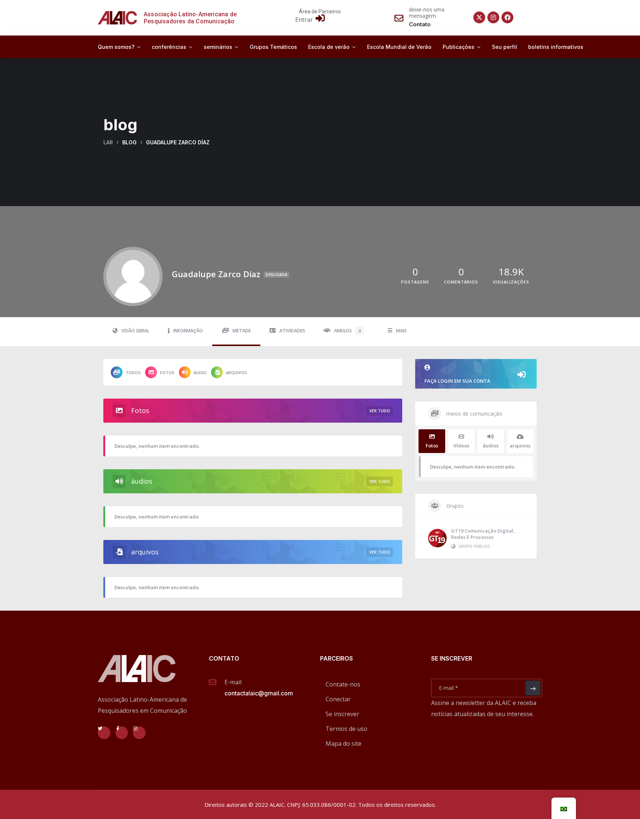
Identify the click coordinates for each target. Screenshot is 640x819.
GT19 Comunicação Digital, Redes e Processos (483, 533)
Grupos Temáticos (273, 47)
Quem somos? (116, 47)
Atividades (292, 331)
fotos (167, 372)
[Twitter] (104, 732)
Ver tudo (379, 410)
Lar (108, 142)
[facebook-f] (122, 732)
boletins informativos (555, 47)
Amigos (347, 331)
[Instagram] (493, 17)
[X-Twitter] (479, 17)
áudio (200, 372)
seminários (218, 47)
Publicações (458, 47)
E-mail (232, 682)
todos (133, 372)
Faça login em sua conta (457, 380)
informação (188, 331)
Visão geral (135, 331)
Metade (242, 331)
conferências (169, 47)
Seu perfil (504, 47)
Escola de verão (329, 47)
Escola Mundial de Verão (399, 47)
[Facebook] (507, 17)
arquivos (236, 372)
